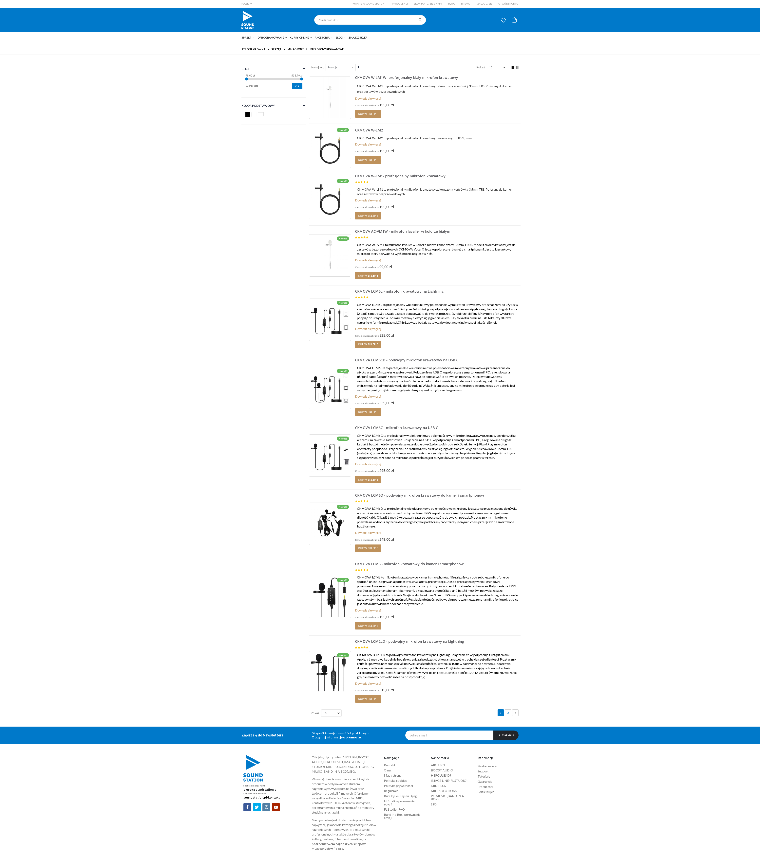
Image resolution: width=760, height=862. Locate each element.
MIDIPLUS (438, 785)
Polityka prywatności (398, 785)
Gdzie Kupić (486, 792)
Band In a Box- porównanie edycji (402, 816)
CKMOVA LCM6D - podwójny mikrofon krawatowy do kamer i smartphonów (419, 495)
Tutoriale (484, 776)
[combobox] (370, 20)
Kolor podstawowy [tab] (258, 105)
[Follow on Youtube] (276, 807)
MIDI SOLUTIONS (444, 791)
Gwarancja (485, 781)
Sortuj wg (317, 67)
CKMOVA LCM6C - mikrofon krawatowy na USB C (396, 427)
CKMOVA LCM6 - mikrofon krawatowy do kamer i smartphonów (409, 563)
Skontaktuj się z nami (428, 3)
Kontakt (389, 765)
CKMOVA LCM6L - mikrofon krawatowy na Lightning (399, 291)
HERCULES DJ (441, 775)
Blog (451, 3)
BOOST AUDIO (442, 770)
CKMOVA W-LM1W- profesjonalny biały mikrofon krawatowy (406, 77)
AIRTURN (438, 765)
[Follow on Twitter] (257, 807)
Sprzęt (276, 49)
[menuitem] (249, 38)
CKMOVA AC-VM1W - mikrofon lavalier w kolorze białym (402, 231)
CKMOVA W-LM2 (369, 130)
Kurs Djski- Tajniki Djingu (401, 796)
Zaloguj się (484, 3)
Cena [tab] (245, 69)
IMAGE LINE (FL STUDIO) (449, 780)
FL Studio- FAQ (394, 809)
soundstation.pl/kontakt (261, 797)
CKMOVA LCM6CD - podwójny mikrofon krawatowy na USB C (406, 360)
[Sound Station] (247, 20)
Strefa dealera (487, 766)
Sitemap (466, 3)
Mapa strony (392, 775)
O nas (388, 770)
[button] (503, 20)
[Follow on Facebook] (247, 807)
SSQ (434, 804)
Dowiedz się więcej (368, 98)
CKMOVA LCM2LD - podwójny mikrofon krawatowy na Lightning (409, 641)
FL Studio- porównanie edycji (399, 802)
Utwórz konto (508, 3)
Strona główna (253, 49)
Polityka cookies (395, 780)
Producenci (400, 3)
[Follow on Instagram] (266, 807)
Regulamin (391, 791)
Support (483, 771)
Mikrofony (296, 49)
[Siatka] (517, 67)
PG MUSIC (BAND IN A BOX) (447, 797)
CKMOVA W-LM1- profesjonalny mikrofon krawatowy (400, 176)
